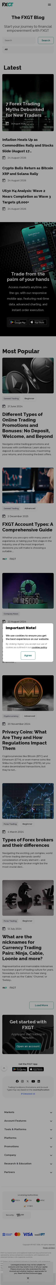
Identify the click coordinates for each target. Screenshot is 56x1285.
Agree (28, 655)
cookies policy (39, 647)
